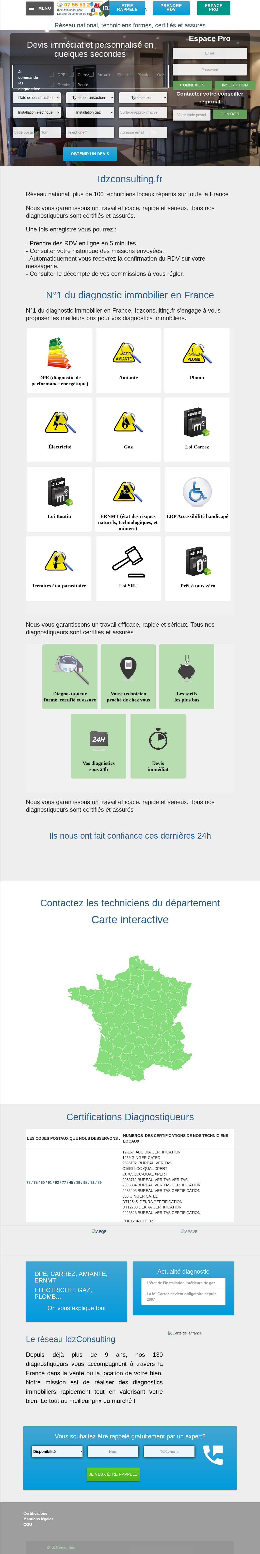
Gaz (160, 75)
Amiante (104, 75)
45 (71, 1183)
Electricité (125, 75)
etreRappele (127, 8)
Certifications (35, 1513)
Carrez (83, 75)
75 (36, 1183)
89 (100, 1183)
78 (28, 1183)
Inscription (235, 85)
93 (92, 1183)
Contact (230, 114)
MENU (39, 8)
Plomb (142, 75)
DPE (62, 75)
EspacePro (214, 8)
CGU (27, 1525)
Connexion (192, 85)
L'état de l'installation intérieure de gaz (181, 1283)
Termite (64, 85)
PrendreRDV (171, 8)
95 (85, 1183)
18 (78, 1183)
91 (50, 1183)
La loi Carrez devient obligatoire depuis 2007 (181, 1297)
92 (57, 1183)
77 (64, 1183)
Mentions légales (38, 1519)
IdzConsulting (63, 1547)
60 (43, 1183)
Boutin (83, 85)
